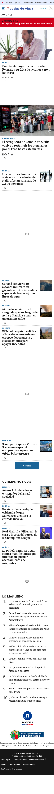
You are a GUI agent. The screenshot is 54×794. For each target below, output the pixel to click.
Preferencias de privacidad (11, 769)
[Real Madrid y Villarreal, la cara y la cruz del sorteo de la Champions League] (46, 533)
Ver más (27, 466)
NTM (4, 78)
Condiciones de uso (36, 759)
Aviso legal (5, 759)
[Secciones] (3, 8)
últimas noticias (16, 481)
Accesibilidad (15, 764)
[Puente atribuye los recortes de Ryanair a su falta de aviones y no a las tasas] (27, 45)
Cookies (4, 764)
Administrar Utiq (29, 764)
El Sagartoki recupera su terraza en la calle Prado (27, 23)
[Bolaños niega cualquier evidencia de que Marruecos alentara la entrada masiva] (46, 511)
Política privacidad (20, 759)
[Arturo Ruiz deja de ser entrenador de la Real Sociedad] (46, 492)
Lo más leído (12, 596)
